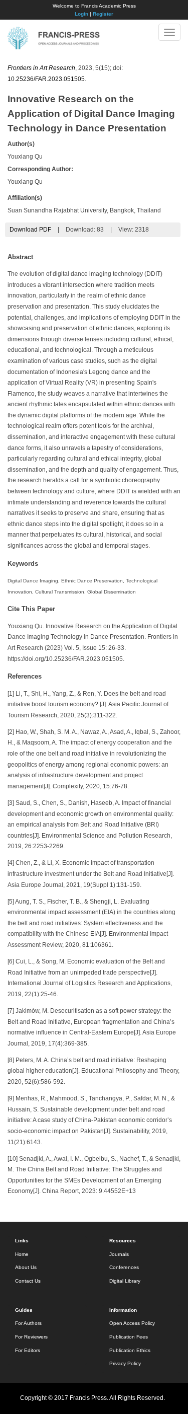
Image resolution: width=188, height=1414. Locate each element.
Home (22, 1254)
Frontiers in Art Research (41, 68)
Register (103, 14)
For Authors (28, 1323)
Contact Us (28, 1281)
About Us (26, 1267)
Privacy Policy (125, 1363)
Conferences (124, 1267)
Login (81, 14)
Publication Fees (128, 1336)
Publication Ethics (129, 1350)
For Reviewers (31, 1336)
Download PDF (30, 230)
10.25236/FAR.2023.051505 (46, 79)
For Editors (27, 1350)
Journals (119, 1254)
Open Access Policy (132, 1323)
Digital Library (124, 1281)
